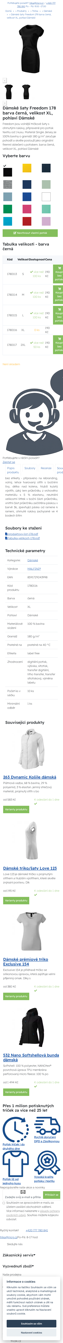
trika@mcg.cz (36, 3)
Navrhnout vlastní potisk (31, 232)
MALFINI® (34, 568)
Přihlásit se (51, 1194)
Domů (8, 11)
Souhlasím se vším (31, 1323)
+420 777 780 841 (37, 1230)
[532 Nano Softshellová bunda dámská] (31, 1026)
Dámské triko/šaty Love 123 (30, 868)
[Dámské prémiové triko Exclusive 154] (31, 931)
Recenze (46, 468)
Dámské (32, 560)
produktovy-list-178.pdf (22, 534)
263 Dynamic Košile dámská (29, 777)
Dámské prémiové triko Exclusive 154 (25, 961)
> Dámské (47, 11)
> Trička (34, 11)
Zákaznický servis (18, 1255)
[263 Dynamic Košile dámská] (31, 748)
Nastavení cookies (31, 1332)
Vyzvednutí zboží (17, 1266)
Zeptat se (9, 462)
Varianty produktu (16, 809)
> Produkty (21, 11)
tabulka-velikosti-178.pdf (23, 538)
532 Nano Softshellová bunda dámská (31, 1057)
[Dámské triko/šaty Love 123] (31, 840)
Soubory (29, 468)
